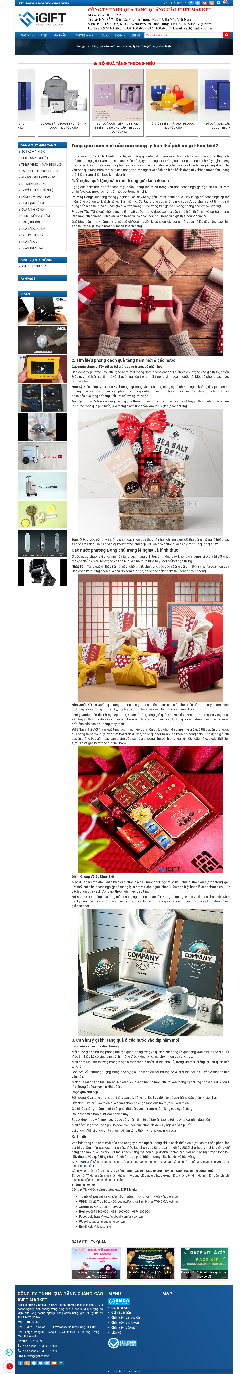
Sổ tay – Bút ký (32, 235)
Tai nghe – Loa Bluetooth (40, 171)
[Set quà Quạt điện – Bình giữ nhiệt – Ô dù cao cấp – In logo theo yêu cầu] (70, 95)
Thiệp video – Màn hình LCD (41, 164)
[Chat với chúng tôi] (9, 1352)
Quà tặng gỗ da (32, 203)
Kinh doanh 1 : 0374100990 (39, 1346)
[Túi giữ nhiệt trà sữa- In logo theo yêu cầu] (125, 95)
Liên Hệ (181, 2)
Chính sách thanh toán (125, 1322)
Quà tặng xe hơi (33, 209)
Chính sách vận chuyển (125, 1317)
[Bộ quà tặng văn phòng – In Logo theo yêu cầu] (179, 95)
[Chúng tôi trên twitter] (197, 3)
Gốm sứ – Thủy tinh (35, 196)
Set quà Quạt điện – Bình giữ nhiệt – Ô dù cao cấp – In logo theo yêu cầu (70, 127)
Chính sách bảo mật (123, 1327)
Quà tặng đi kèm (33, 229)
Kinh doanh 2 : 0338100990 (39, 1351)
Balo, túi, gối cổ (32, 222)
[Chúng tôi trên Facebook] (191, 3)
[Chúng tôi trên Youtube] (204, 3)
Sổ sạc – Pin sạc (33, 151)
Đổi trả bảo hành (121, 1312)
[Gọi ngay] (211, 3)
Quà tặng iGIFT (120, 1307)
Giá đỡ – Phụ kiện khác (38, 177)
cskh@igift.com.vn (37, 1356)
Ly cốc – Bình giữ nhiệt (38, 190)
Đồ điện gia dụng (33, 184)
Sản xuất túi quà (33, 266)
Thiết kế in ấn (84, 35)
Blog (118, 35)
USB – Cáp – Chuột (34, 158)
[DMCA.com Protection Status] (132, 1301)
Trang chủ (28, 35)
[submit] (226, 35)
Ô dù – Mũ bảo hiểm (35, 216)
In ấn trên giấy (32, 248)
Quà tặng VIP (30, 241)
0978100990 (37, 1341)
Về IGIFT (169, 2)
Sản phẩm (59, 35)
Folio (44, 35)
